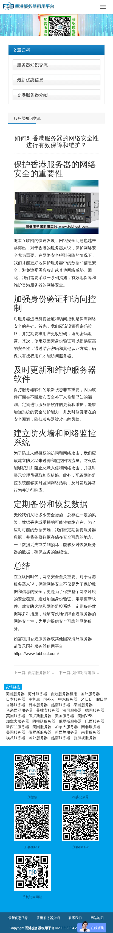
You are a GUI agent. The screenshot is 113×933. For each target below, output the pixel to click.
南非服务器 (90, 726)
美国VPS (84, 715)
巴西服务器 (94, 721)
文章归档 (21, 50)
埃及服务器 (15, 737)
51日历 (87, 699)
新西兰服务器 (17, 726)
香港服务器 (50, 164)
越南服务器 (60, 704)
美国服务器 (15, 693)
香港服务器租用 (63, 693)
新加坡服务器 (85, 737)
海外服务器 (81, 638)
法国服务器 (72, 710)
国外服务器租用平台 (44, 646)
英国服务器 (15, 715)
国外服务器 (90, 693)
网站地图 (97, 917)
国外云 (49, 699)
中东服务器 (67, 699)
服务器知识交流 (32, 65)
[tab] (56, 50)
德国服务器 (94, 710)
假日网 (102, 699)
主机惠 (34, 699)
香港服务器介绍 (32, 94)
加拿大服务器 (17, 721)
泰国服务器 (83, 704)
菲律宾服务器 (47, 710)
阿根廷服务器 (43, 721)
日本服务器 (15, 699)
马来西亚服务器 (19, 710)
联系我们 (75, 917)
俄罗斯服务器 (40, 715)
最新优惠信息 (30, 79)
